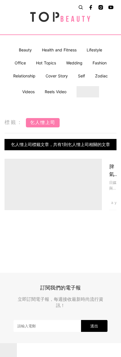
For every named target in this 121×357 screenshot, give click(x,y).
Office (20, 62)
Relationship (24, 75)
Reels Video (55, 91)
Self (81, 75)
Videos (28, 91)
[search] (80, 7)
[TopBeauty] (60, 17)
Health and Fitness (59, 49)
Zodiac (101, 75)
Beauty (25, 49)
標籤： (14, 122)
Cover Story (57, 75)
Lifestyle (94, 49)
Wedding (74, 62)
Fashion (100, 62)
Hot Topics (46, 62)
